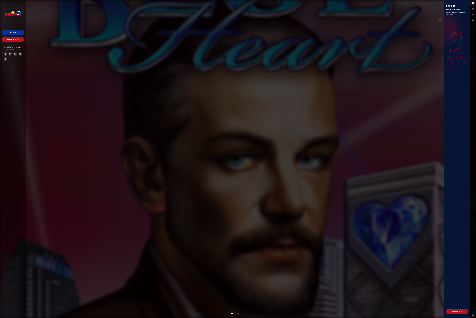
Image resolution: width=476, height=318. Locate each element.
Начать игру (457, 311)
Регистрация (13, 39)
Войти (13, 32)
